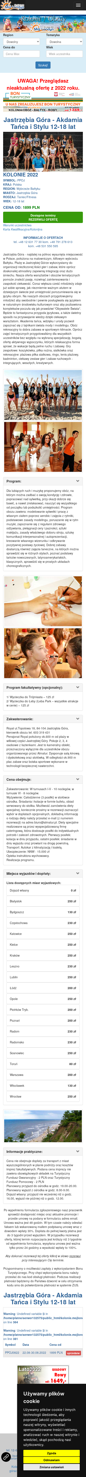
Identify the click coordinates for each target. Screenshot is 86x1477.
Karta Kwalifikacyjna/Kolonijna (22, 229)
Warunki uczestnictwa (17, 225)
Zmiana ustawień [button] (51, 1467)
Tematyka (53, 35)
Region (8, 35)
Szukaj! (43, 65)
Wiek (49, 47)
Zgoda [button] (51, 1453)
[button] (9, 152)
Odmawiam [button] (51, 1460)
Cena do (9, 47)
